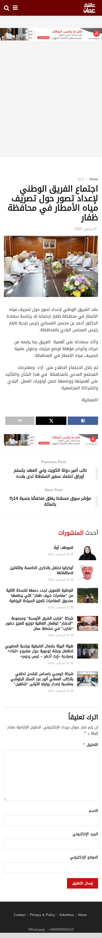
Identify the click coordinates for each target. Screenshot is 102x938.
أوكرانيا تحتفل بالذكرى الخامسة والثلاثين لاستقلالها (41, 570)
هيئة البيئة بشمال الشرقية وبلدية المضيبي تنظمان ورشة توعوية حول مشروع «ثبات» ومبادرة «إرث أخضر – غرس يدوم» (39, 651)
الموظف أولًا (63, 547)
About (82, 915)
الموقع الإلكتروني (84, 857)
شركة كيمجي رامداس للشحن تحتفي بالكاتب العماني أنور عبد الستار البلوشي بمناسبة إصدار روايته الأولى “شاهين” (41, 679)
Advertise (66, 915)
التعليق (90, 745)
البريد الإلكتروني (85, 834)
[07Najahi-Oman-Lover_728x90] (51, 34)
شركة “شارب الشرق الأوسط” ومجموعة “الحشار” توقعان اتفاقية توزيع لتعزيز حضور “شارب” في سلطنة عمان (39, 623)
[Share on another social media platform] (20, 421)
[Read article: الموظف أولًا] (87, 552)
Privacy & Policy (42, 915)
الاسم (93, 811)
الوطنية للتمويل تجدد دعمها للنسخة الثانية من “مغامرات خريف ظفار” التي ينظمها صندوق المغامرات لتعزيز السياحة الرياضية (39, 595)
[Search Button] (6, 8)
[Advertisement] (51, 106)
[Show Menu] (15, 8)
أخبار (81, 179)
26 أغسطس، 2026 (59, 554)
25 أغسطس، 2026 (59, 579)
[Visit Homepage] (89, 8)
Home (93, 179)
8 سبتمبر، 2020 (86, 229)
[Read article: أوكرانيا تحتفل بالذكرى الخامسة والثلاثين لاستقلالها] (87, 572)
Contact (20, 915)
